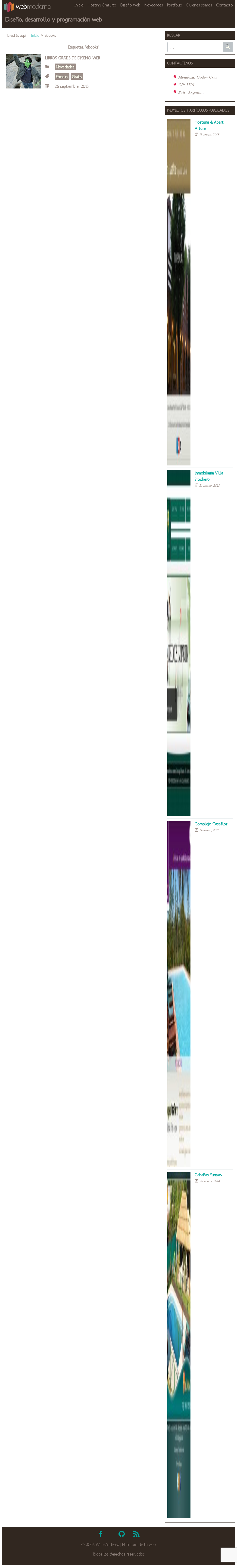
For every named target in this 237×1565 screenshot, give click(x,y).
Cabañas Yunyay (208, 1174)
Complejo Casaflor (211, 823)
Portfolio (174, 4)
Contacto (224, 4)
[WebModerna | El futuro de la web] (27, 10)
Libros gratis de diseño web (72, 57)
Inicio (79, 4)
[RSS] (136, 1534)
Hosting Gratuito (102, 4)
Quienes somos (199, 4)
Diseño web (130, 4)
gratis (77, 76)
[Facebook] (100, 1534)
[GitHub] (121, 1534)
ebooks (62, 76)
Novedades (153, 4)
